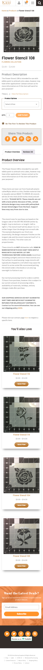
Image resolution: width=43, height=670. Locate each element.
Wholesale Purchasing (31, 658)
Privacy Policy (18, 663)
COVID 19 (19, 658)
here (26, 317)
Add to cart (23, 115)
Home (4, 10)
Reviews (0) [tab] (28, 152)
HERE (20, 308)
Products (13, 10)
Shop (6, 658)
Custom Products (11, 660)
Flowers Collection (11, 62)
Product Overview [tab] (12, 152)
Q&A (12, 658)
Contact (27, 663)
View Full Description (20, 94)
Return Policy (22, 660)
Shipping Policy (33, 660)
